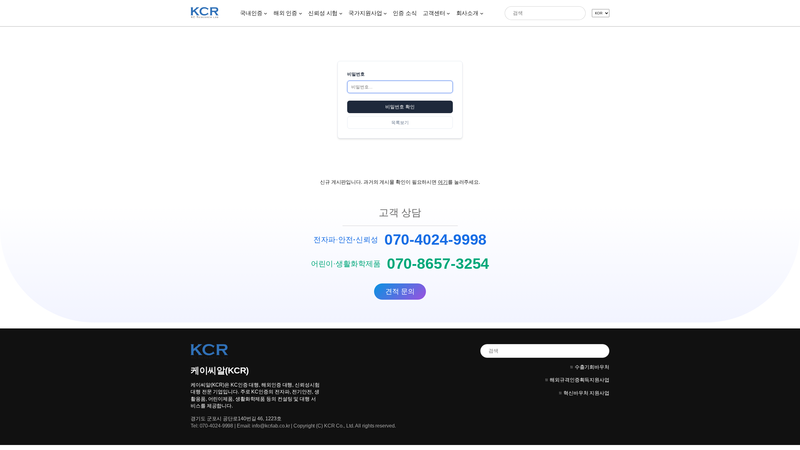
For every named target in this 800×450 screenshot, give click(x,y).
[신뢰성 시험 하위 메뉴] (340, 13)
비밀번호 (356, 74)
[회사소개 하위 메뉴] (481, 13)
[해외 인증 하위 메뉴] (300, 13)
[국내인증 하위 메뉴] (265, 13)
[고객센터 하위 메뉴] (448, 13)
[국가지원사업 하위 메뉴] (385, 13)
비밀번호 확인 (400, 106)
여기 (443, 182)
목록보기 (400, 122)
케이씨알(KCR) (220, 370)
